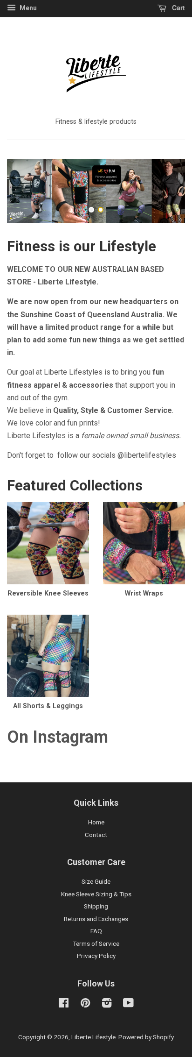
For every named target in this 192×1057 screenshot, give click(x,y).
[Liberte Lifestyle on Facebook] (63, 1004)
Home (96, 822)
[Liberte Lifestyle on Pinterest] (85, 1004)
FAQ (96, 931)
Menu (27, 8)
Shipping (96, 906)
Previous (26, 191)
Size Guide (96, 881)
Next (165, 191)
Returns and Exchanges (96, 918)
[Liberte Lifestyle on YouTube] (128, 1004)
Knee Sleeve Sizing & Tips (96, 894)
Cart (177, 7)
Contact (96, 834)
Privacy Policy (96, 955)
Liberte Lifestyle (93, 1037)
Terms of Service (96, 943)
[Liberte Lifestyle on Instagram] (107, 1004)
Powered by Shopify (146, 1037)
